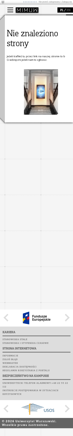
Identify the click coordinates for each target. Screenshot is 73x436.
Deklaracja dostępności (20, 367)
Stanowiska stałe (15, 339)
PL (61, 10)
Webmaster (10, 363)
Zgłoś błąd (10, 359)
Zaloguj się (67, 2)
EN (68, 10)
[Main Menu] (10, 10)
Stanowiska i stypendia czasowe (26, 343)
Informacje (10, 356)
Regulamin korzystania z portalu (26, 370)
